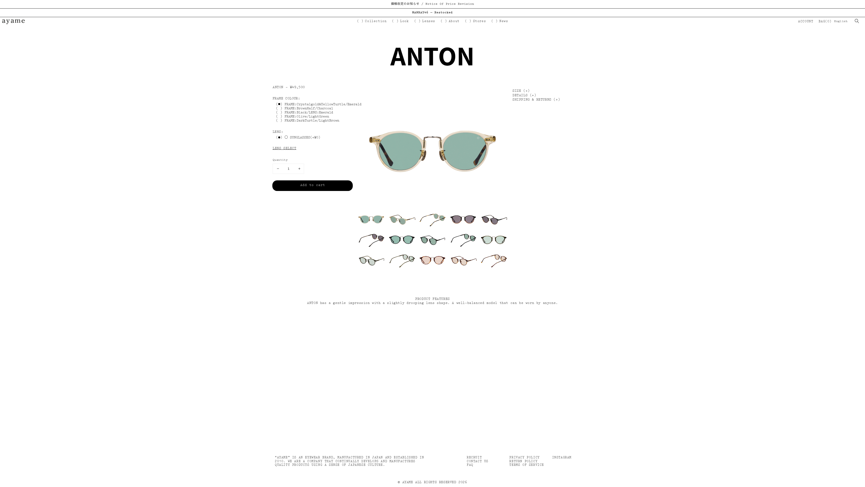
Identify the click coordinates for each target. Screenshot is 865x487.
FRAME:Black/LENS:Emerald (309, 112)
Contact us (477, 461)
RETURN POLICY (523, 461)
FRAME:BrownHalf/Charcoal (309, 108)
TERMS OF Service (526, 464)
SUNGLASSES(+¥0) (304, 137)
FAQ (470, 464)
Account (805, 21)
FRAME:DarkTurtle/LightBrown (312, 120)
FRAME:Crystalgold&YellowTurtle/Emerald (323, 104)
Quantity (280, 160)
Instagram (561, 457)
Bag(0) (825, 21)
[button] (857, 21)
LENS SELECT (284, 148)
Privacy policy (524, 457)
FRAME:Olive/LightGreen (307, 116)
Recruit (474, 457)
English (840, 21)
